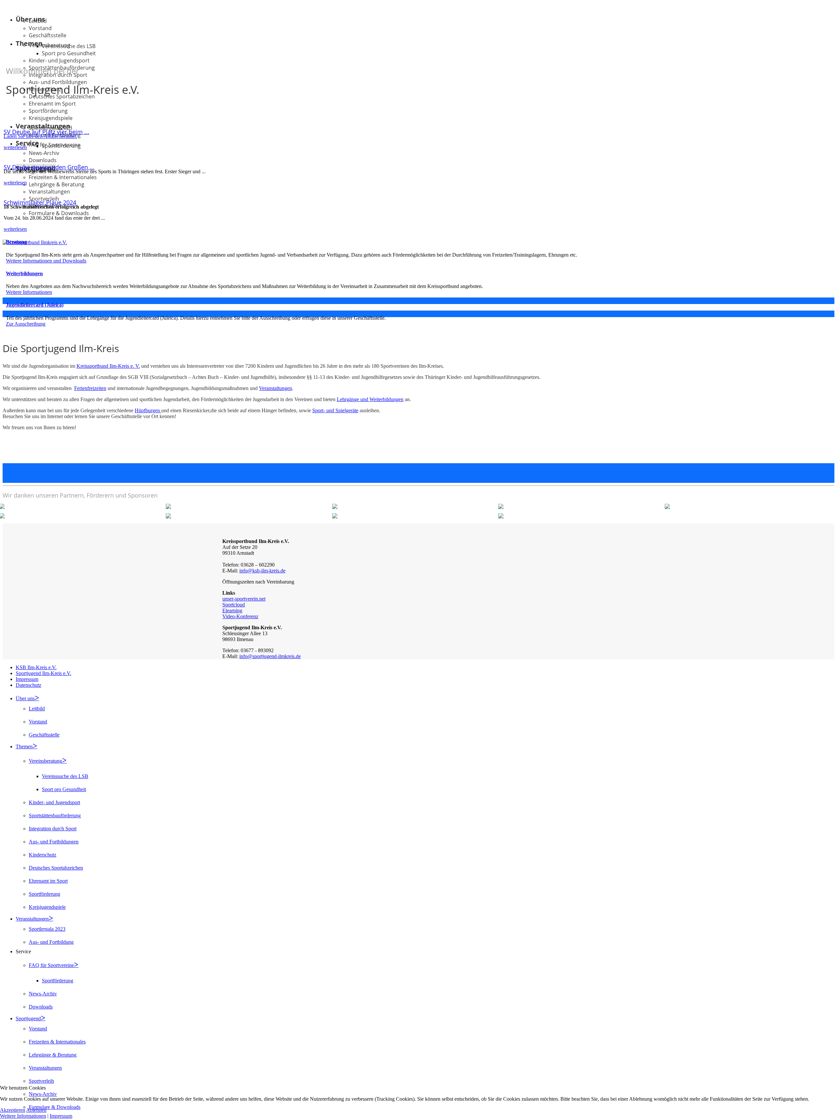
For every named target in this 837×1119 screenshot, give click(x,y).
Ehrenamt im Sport (52, 103)
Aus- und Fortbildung (51, 942)
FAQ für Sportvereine (51, 965)
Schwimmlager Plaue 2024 (40, 202)
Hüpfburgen (148, 410)
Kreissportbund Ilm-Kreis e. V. (108, 366)
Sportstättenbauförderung (55, 815)
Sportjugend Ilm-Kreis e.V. (43, 673)
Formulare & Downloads (59, 213)
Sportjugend (28, 1018)
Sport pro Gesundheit (69, 53)
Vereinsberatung (45, 761)
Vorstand (40, 28)
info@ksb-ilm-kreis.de (262, 570)
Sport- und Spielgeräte (335, 410)
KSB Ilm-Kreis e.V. (36, 667)
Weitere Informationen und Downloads (46, 260)
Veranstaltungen (49, 191)
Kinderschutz (42, 854)
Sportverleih (41, 1081)
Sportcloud (233, 604)
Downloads (43, 160)
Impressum (27, 679)
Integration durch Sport (53, 828)
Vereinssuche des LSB (68, 46)
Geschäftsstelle (47, 35)
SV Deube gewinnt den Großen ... (49, 167)
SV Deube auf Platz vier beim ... (46, 132)
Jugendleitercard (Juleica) (34, 305)
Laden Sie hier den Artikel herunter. (40, 136)
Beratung (16, 242)
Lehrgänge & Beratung (56, 184)
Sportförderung (48, 110)
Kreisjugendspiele (51, 118)
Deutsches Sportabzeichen (56, 868)
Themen (24, 746)
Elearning (232, 610)
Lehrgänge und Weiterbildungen (370, 399)
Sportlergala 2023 (47, 929)
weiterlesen (15, 147)
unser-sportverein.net (243, 599)
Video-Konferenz (240, 616)
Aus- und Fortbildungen (53, 841)
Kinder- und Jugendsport (54, 802)
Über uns (25, 698)
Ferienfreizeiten (90, 388)
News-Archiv (44, 153)
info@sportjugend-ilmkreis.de (270, 656)
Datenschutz (28, 685)
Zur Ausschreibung (25, 324)
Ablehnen (36, 1110)
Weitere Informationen (29, 292)
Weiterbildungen (24, 273)
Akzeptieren (12, 1110)
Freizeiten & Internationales (63, 177)
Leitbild (38, 21)
